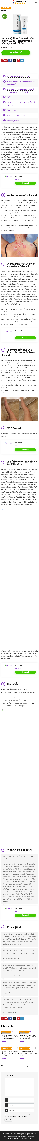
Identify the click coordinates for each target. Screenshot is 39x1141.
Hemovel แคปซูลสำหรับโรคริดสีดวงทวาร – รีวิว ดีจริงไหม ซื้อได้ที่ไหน (10, 1037)
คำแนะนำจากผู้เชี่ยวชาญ (16, 115)
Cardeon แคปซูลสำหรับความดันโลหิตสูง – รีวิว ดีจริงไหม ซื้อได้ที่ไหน (28, 1037)
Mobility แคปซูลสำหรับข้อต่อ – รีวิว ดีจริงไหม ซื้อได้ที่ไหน (28, 1053)
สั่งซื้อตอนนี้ (17, 52)
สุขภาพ (3, 10)
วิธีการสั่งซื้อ (11, 110)
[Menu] (2, 2)
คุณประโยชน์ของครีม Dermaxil (18, 76)
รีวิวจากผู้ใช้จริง (13, 121)
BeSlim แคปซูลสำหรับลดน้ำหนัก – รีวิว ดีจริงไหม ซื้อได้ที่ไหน (10, 1053)
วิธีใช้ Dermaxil (12, 97)
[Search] (36, 2)
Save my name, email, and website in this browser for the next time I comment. (18, 1115)
